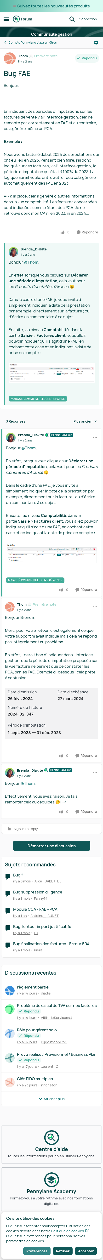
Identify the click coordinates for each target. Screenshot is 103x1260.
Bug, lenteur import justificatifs (42, 926)
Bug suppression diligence (37, 892)
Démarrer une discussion (52, 845)
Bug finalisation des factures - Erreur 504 (51, 943)
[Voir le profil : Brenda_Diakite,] (13, 252)
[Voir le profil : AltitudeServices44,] (10, 1009)
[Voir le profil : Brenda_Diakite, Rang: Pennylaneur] (11, 437)
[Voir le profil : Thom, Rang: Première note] (10, 58)
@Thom (31, 262)
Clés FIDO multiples (35, 1078)
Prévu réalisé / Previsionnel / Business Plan (57, 1054)
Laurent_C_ (50, 1066)
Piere (38, 950)
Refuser (62, 1251)
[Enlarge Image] (52, 373)
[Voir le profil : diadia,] (10, 990)
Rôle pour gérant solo (37, 1030)
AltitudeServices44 (56, 1017)
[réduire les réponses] (51, 431)
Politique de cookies (67, 1231)
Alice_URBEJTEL (47, 881)
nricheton (49, 1085)
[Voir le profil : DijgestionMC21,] (10, 1033)
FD (36, 933)
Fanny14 (40, 898)
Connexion (88, 19)
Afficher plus (54, 1098)
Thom (23, 56)
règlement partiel (33, 987)
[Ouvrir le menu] (96, 42)
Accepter (86, 1251)
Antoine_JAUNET (44, 915)
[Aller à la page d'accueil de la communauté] (22, 19)
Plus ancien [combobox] (85, 421)
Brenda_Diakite (34, 249)
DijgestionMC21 (54, 1042)
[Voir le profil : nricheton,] (10, 1082)
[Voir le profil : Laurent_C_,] (10, 1058)
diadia (46, 993)
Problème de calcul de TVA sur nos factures (57, 1005)
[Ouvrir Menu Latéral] (6, 19)
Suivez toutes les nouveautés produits (53, 6)
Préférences (36, 1251)
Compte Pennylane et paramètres (33, 42)
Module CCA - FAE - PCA (35, 909)
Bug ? (18, 875)
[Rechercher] (72, 19)
